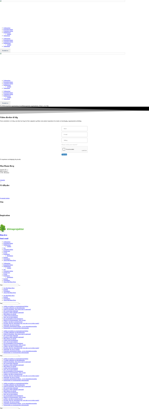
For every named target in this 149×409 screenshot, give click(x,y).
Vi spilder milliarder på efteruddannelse (14, 308)
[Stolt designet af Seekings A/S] (0, 181)
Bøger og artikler (4, 219)
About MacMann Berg (9, 260)
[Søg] (19, 285)
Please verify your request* (69, 144)
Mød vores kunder (5, 207)
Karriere (2, 208)
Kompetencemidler (5, 222)
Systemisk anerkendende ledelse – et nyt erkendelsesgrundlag (20, 326)
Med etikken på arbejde (9, 314)
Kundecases (6, 251)
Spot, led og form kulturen (10, 317)
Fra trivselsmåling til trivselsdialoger (13, 318)
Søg (1, 285)
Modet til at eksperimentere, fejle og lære (14, 320)
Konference (3, 192)
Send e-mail (4, 238)
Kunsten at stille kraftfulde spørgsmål (13, 312)
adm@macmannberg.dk (6, 177)
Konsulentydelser (8, 29)
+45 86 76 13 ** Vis (5, 175)
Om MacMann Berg (8, 288)
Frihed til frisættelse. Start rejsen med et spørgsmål (17, 309)
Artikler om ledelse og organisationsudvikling (15, 306)
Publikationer (7, 32)
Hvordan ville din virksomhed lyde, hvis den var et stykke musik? (21, 323)
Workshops (10, 255)
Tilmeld (64, 154)
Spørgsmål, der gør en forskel (11, 325)
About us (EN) (4, 212)
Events (2, 195)
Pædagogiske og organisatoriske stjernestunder (16, 328)
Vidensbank (6, 35)
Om (4, 248)
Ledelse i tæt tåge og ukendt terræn (13, 322)
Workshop (3, 193)
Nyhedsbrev (3, 220)
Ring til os (3, 235)
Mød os (2, 205)
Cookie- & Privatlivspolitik (7, 210)
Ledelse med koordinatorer (10, 315)
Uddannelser (6, 28)
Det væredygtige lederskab (10, 311)
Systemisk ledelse (8, 31)
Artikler (9, 34)
